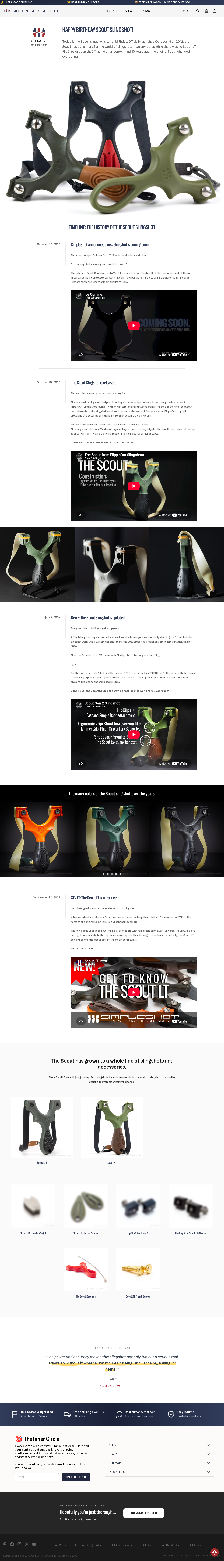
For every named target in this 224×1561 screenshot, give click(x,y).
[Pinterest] (5, 1544)
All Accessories (122, 1545)
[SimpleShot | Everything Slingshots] (32, 11)
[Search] (197, 11)
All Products (63, 1545)
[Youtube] (34, 1544)
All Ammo (196, 1545)
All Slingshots (91, 1545)
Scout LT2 (42, 1163)
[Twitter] (27, 1544)
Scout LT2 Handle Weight (33, 1233)
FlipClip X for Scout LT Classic (190, 1233)
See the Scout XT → (112, 1386)
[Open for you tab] (214, 1552)
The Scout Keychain (86, 1296)
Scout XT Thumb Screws (138, 1296)
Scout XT (112, 1163)
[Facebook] (12, 1544)
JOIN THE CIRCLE (76, 1477)
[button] (215, 11)
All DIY (147, 1545)
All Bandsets (170, 1545)
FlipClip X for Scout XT (138, 1233)
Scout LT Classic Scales (86, 1233)
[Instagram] (19, 1544)
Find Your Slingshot (144, 1513)
